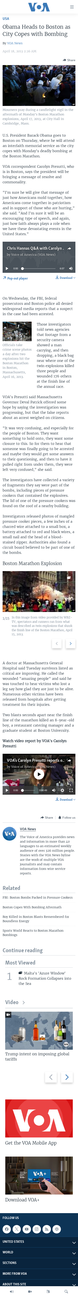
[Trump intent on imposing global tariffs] (39, 1031)
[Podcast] (56, 1229)
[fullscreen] (71, 790)
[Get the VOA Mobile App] (39, 1118)
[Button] (69, 60)
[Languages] (48, 1291)
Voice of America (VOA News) (33, 255)
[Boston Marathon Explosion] (39, 591)
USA (6, 19)
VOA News (15, 43)
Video (11, 1003)
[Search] (66, 1291)
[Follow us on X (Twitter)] (17, 1229)
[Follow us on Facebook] (7, 1229)
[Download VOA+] (39, 1175)
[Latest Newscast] (11, 1291)
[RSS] (46, 1229)
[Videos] (29, 1291)
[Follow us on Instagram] (36, 1229)
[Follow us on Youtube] (27, 1229)
